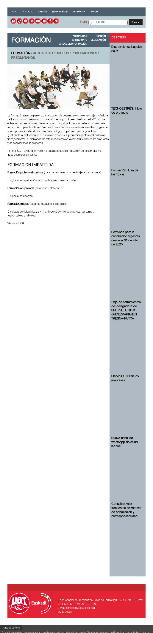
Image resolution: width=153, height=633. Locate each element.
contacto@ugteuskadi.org (80, 608)
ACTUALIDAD (80, 36)
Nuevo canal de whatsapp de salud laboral (124, 442)
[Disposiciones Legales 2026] (126, 75)
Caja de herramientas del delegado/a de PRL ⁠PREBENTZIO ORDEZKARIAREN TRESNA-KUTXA (126, 310)
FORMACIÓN (20, 53)
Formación (79, 12)
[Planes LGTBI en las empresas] (126, 405)
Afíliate (42, 12)
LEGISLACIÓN (98, 40)
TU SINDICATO (79, 40)
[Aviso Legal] (65, 612)
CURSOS (62, 53)
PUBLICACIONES (84, 53)
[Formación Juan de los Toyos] (126, 199)
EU (85, 22)
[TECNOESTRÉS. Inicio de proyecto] (126, 137)
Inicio (14, 12)
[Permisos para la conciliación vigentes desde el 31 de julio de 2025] (126, 269)
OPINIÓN (101, 36)
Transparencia (60, 12)
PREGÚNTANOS (23, 58)
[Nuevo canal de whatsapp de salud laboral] (126, 471)
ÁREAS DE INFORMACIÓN (73, 44)
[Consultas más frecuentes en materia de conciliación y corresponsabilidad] (126, 541)
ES (81, 22)
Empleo (94, 12)
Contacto (27, 12)
